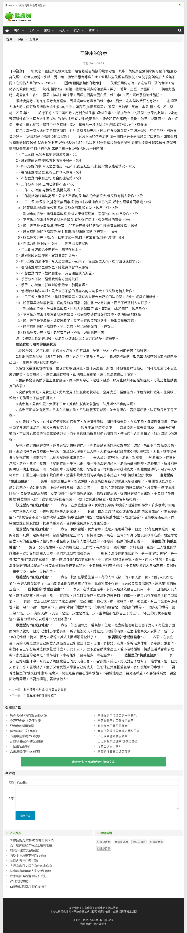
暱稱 (11, 782)
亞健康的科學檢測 (22, 726)
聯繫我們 (100, 907)
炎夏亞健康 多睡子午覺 (25, 720)
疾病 (92, 30)
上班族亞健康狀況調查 (112, 736)
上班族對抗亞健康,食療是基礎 (117, 741)
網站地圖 (113, 907)
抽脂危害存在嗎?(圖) (24, 860)
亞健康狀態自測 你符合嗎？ (28, 886)
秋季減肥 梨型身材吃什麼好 (28, 876)
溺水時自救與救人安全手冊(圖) (30, 871)
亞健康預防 (139, 842)
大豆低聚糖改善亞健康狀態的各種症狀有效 (117, 731)
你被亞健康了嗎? (109, 746)
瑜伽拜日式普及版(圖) (24, 850)
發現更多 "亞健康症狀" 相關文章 (93, 762)
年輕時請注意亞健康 (23, 731)
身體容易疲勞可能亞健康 (26, 741)
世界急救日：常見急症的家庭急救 (29, 866)
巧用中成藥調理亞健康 (25, 736)
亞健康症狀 (103, 842)
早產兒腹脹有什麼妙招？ (40, 695)
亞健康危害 (156, 842)
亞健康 (33, 39)
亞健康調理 (121, 842)
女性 (32, 30)
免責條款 (87, 907)
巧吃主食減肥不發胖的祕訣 (28, 855)
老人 (62, 30)
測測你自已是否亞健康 (112, 726)
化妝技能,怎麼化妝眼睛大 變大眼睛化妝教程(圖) (30, 840)
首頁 (9, 39)
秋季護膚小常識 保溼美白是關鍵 (45, 689)
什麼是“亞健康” (20, 746)
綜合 (77, 30)
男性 (17, 30)
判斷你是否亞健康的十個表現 (117, 715)
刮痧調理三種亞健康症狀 (114, 751)
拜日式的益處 (19, 881)
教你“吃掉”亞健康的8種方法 (28, 715)
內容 (11, 798)
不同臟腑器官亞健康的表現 (115, 720)
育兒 (47, 30)
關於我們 (74, 907)
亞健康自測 (103, 848)
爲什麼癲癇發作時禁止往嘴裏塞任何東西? (29, 845)
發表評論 (25, 815)
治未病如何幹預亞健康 (25, 751)
